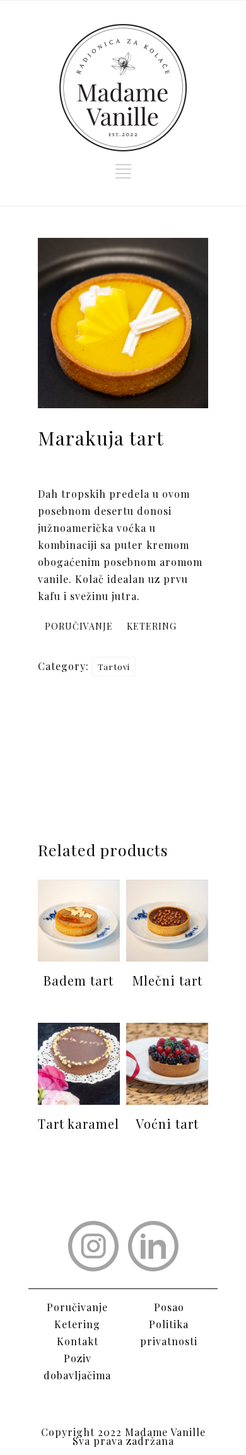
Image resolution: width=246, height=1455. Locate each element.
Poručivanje (77, 1307)
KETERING (152, 626)
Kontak (75, 1341)
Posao (169, 1307)
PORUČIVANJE (79, 626)
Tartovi (114, 666)
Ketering (77, 1324)
